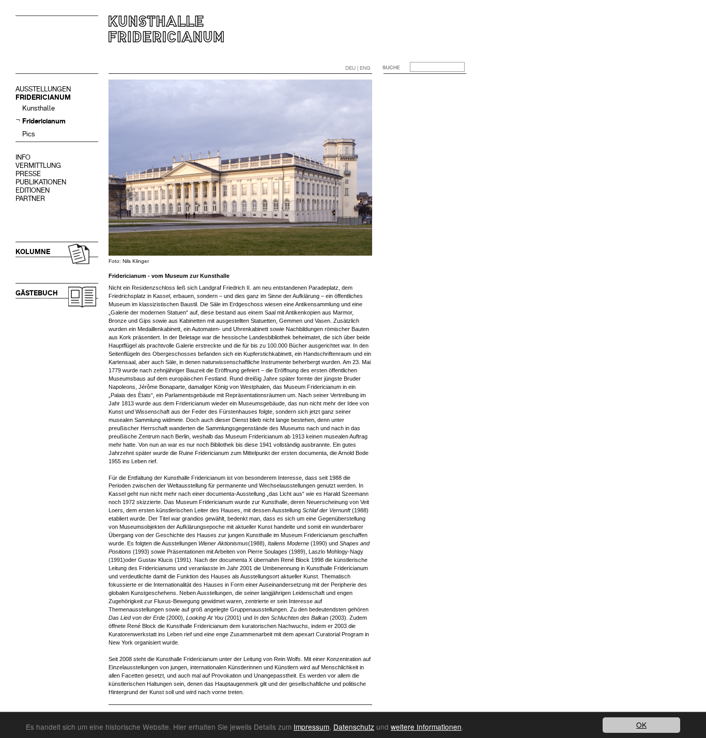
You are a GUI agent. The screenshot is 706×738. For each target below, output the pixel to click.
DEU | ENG (358, 68)
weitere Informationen (426, 726)
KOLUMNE (33, 252)
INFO (23, 157)
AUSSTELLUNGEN (43, 89)
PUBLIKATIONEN (41, 182)
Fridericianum (44, 121)
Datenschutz (353, 726)
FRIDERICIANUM (43, 97)
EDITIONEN (33, 190)
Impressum (311, 726)
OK (641, 724)
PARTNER (30, 198)
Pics (28, 134)
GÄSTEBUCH (37, 293)
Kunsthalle (38, 108)
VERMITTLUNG (38, 165)
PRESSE (28, 174)
